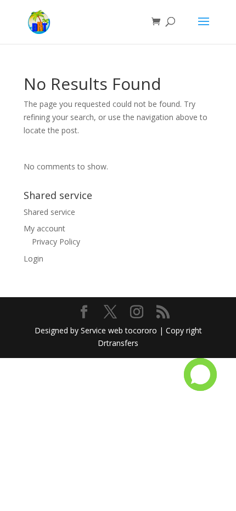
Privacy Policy (56, 241)
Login (33, 258)
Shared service (49, 212)
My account (44, 228)
